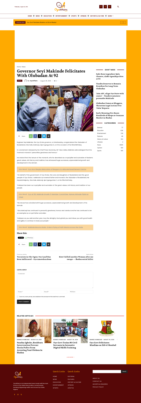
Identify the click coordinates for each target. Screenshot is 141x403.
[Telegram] (44, 136)
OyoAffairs (34, 80)
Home (19, 67)
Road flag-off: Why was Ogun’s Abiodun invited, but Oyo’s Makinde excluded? (51, 22)
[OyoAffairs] (26, 80)
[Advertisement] (70, 44)
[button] (118, 7)
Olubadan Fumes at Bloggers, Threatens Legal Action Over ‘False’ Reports (109, 105)
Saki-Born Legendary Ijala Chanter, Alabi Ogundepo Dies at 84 (109, 76)
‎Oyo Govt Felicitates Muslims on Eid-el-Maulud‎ (103, 343)
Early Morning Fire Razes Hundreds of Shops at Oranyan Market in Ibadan (110, 115)
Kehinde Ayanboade (23, 339)
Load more (70, 357)
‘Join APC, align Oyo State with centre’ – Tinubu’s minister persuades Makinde (110, 96)
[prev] (121, 22)
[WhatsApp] (31, 136)
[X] (40, 136)
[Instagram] (109, 6)
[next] (124, 22)
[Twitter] (105, 6)
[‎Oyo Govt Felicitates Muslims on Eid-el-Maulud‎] (107, 331)
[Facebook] (101, 6)
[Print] (48, 136)
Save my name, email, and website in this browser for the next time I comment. (42, 296)
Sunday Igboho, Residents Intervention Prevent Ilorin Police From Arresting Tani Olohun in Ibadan (30, 347)
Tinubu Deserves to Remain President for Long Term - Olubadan (108, 86)
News (24, 67)
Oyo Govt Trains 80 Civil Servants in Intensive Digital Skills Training (65, 345)
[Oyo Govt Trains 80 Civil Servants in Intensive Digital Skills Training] (70, 331)
